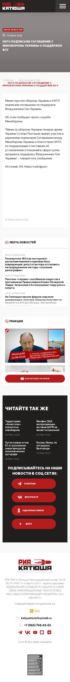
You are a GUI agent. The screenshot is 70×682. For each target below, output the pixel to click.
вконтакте (31, 497)
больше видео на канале (37, 378)
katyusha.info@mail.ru (36, 618)
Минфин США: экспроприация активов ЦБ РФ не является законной (47, 425)
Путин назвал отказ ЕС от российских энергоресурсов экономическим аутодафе (17, 448)
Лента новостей (12, 30)
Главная (8, 80)
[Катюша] (13, 6)
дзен (28, 524)
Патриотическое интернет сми (35, 572)
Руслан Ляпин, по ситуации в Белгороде (46, 445)
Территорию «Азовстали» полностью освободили (13, 425)
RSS (37, 611)
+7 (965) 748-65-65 (37, 625)
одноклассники (33, 510)
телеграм (30, 484)
